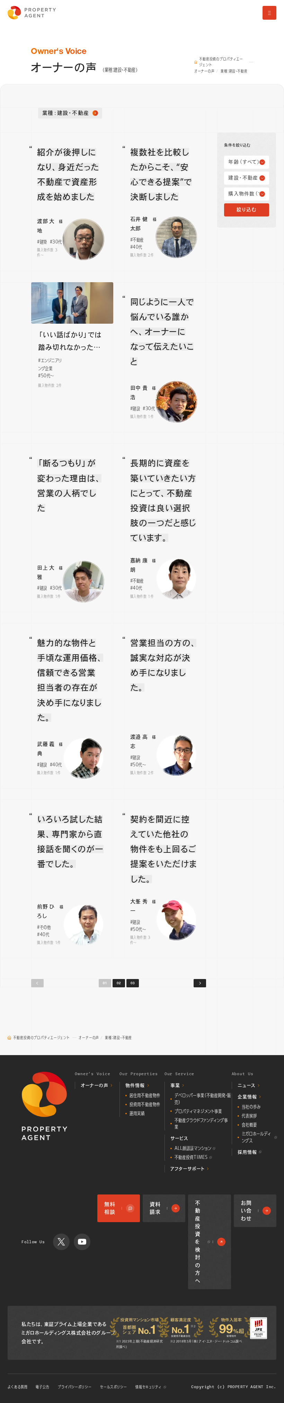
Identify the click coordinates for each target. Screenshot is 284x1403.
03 (133, 983)
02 (119, 983)
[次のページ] (200, 983)
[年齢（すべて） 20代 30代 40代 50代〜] (246, 162)
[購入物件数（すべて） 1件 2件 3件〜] (246, 194)
